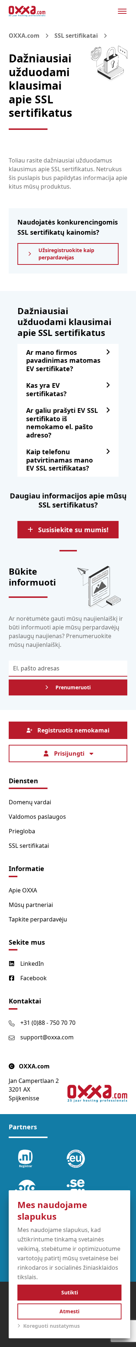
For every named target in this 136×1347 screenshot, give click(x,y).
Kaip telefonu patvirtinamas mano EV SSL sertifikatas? (59, 459)
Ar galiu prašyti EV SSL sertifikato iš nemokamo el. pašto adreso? (62, 422)
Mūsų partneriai (31, 905)
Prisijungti (69, 753)
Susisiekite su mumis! (73, 529)
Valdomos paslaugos (37, 817)
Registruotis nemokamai (73, 730)
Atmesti (69, 1311)
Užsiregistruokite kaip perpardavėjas (66, 254)
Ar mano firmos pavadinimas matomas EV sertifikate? (63, 360)
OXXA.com (24, 36)
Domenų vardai (30, 802)
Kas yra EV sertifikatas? (46, 389)
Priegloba (22, 831)
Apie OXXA (23, 890)
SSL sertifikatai (76, 36)
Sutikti (69, 1292)
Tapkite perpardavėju (38, 919)
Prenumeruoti (73, 687)
